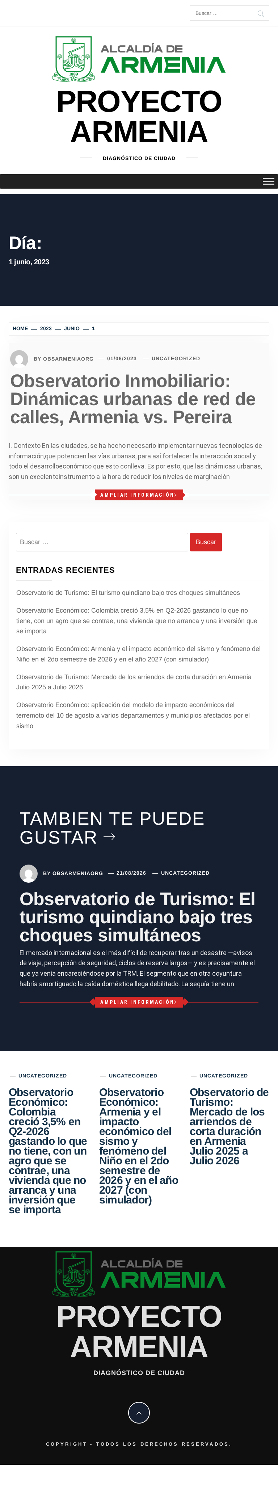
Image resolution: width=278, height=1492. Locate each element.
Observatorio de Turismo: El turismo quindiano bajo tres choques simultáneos (128, 592)
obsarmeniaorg (68, 358)
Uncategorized (176, 358)
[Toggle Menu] (268, 181)
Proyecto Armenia (139, 116)
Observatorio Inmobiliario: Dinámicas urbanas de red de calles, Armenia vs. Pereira (133, 399)
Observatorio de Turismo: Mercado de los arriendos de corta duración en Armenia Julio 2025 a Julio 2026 (134, 682)
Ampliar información (137, 495)
